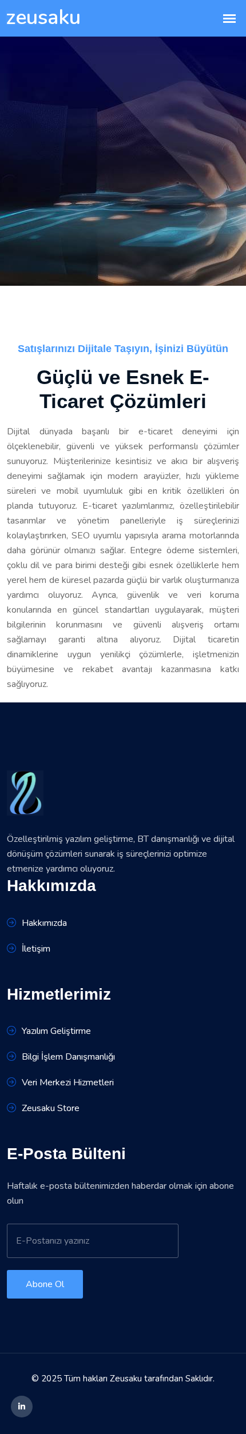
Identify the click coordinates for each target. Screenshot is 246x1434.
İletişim (36, 948)
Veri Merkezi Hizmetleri (68, 1082)
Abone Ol (45, 1284)
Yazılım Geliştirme (56, 1031)
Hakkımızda (44, 923)
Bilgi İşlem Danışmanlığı (68, 1056)
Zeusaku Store (51, 1108)
